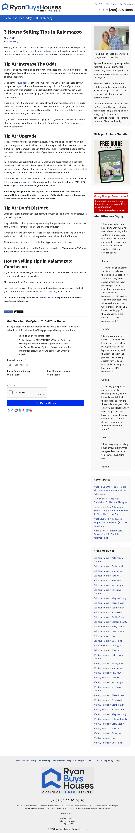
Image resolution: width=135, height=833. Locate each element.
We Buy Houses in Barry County (109, 723)
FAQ (69, 760)
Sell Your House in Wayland (107, 650)
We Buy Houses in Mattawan (108, 668)
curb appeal (23, 82)
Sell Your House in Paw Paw (107, 580)
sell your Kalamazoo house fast (41, 51)
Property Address (16, 360)
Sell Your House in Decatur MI (108, 641)
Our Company (126, 4)
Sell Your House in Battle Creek (109, 617)
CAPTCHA (12, 385)
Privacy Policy (106, 760)
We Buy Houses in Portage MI (108, 663)
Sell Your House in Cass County (109, 631)
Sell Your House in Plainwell (107, 575)
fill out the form (47, 297)
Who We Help (44, 760)
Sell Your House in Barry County (109, 626)
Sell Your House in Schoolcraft (108, 612)
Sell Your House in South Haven (109, 607)
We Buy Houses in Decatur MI (108, 742)
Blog (117, 760)
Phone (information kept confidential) (19, 373)
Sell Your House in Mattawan (108, 571)
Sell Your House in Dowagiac (107, 645)
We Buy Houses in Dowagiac (107, 733)
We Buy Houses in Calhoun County (110, 719)
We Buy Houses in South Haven (109, 705)
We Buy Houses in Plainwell (107, 677)
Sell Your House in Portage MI (108, 566)
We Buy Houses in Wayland (107, 728)
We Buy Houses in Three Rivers (109, 695)
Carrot (84, 829)
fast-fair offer (26, 185)
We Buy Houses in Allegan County (110, 714)
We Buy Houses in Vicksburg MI (109, 682)
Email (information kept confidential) (59, 373)
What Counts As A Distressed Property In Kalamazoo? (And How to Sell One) (110, 522)
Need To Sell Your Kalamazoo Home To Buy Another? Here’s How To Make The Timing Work (111, 510)
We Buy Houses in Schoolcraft (108, 700)
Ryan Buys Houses (67, 813)
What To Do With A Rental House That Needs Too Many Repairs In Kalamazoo (110, 490)
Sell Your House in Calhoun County (110, 622)
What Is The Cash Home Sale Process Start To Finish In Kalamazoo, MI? (108, 534)
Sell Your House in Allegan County (110, 598)
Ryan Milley (12, 41)
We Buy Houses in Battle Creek (109, 709)
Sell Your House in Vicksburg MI (109, 585)
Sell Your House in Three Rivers (109, 603)
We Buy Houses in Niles (105, 738)
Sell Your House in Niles (105, 636)
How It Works (59, 760)
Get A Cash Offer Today (106, 4)
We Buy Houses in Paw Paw (107, 673)
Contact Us (93, 760)
